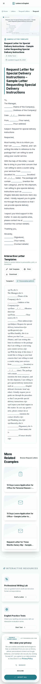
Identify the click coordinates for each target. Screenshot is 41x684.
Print (29, 269)
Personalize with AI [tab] (27, 280)
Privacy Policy (27, 658)
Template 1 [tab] (10, 281)
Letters (13, 11)
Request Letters (24, 11)
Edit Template (14, 269)
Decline (20, 671)
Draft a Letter (19, 597)
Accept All (22, 677)
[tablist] (20, 281)
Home (6, 11)
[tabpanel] (20, 364)
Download (13, 274)
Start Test (19, 627)
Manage (22, 665)
